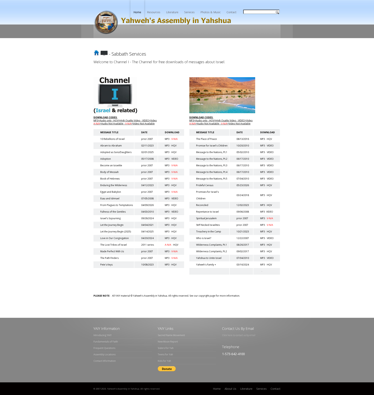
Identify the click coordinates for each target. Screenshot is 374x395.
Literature (172, 12)
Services (189, 12)
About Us (230, 389)
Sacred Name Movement (171, 335)
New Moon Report (168, 341)
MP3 (167, 139)
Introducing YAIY (103, 335)
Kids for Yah (164, 361)
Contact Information (105, 361)
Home (137, 12)
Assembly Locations (105, 354)
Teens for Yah (165, 354)
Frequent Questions (104, 348)
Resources (153, 12)
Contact (231, 12)
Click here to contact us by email (238, 335)
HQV (173, 145)
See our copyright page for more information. (214, 295)
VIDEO (174, 158)
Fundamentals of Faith (106, 341)
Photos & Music (210, 12)
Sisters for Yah (166, 348)
